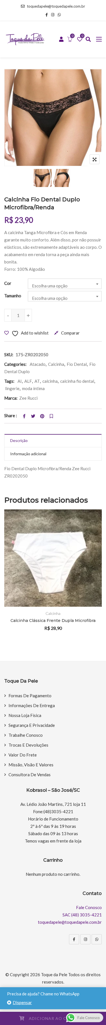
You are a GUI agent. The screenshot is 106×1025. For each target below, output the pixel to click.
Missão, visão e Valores (30, 764)
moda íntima (33, 388)
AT (37, 381)
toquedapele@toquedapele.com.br (56, 6)
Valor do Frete (22, 754)
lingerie (12, 388)
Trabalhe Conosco (25, 735)
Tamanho (12, 295)
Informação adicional (28, 453)
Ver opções (90, 559)
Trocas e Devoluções (28, 744)
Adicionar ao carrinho (58, 1018)
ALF (28, 381)
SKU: (8, 354)
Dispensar (22, 1002)
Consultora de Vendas (29, 774)
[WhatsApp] (97, 939)
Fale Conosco (89, 907)
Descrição (19, 440)
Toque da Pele (54, 974)
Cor (7, 283)
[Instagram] (85, 939)
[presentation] (8, 577)
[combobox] (65, 283)
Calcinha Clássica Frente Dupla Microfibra (53, 620)
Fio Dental (77, 364)
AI (20, 381)
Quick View (90, 590)
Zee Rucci (28, 398)
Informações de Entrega (31, 705)
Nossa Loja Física (24, 715)
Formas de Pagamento (29, 695)
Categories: (15, 364)
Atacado (38, 364)
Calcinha (56, 364)
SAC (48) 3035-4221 (82, 914)
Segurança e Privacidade (31, 725)
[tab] (53, 440)
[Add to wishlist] (90, 575)
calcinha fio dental (77, 381)
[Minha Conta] (61, 39)
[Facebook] (74, 939)
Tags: (9, 381)
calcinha (50, 381)
